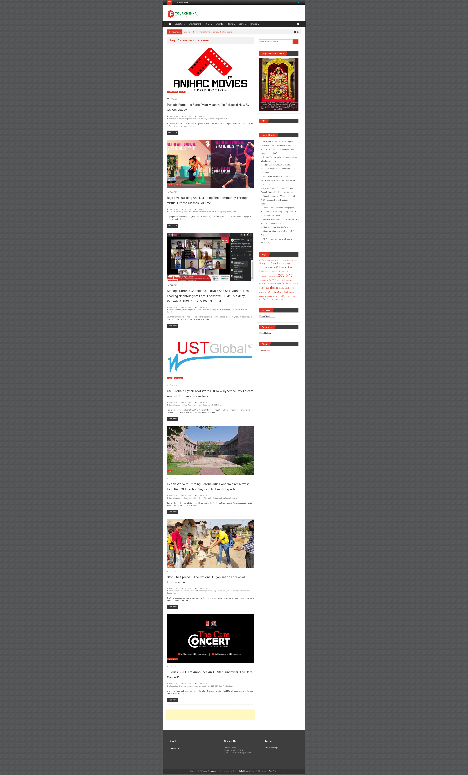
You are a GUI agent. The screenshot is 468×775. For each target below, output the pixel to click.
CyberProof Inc (189, 405)
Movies (182, 92)
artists (176, 686)
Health (170, 278)
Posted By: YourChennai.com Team (180, 116)
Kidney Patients (217, 310)
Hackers (205, 405)
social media (223, 119)
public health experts (225, 498)
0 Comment (201, 116)
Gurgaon (286, 283)
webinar (234, 498)
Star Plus (262, 299)
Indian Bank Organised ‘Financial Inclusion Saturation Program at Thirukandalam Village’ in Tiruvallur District (279, 180)
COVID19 (272, 280)
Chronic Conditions (175, 310)
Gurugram (294, 283)
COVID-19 (285, 276)
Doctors (265, 283)
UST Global (217, 405)
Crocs (278, 280)
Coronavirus (264, 276)
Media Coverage (271, 748)
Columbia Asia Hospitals (277, 271)
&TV (261, 260)
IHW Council (207, 310)
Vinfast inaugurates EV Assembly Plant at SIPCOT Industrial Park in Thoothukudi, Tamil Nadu (278, 200)
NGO (195, 591)
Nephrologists (226, 310)
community (179, 212)
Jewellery (282, 288)
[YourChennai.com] (170, 24)
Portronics (278, 296)
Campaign (286, 263)
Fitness (170, 185)
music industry (206, 686)
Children (272, 267)
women (284, 299)
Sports (241, 24)
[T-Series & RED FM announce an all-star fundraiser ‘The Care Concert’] (210, 638)
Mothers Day (263, 293)
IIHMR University (206, 498)
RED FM (214, 686)
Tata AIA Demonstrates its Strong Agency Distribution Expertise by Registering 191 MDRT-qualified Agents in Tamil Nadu (278, 212)
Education (179, 24)
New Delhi (284, 292)
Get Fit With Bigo (217, 212)
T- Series (220, 686)
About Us (266, 350)
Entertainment (195, 24)
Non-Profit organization (204, 591)
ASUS (288, 260)
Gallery (209, 24)
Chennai (264, 267)
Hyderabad (265, 287)
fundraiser (197, 686)
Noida (292, 293)
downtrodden (188, 591)
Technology (178, 378)
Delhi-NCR (289, 280)
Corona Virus (273, 276)
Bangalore (264, 263)
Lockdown (289, 288)
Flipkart (279, 283)
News (230, 24)
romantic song (214, 119)
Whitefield (278, 299)
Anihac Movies (174, 119)
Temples (253, 24)
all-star (171, 686)
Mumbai (273, 292)
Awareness (294, 260)
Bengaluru (275, 263)
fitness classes (203, 212)
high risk (197, 498)
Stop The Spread (221, 591)
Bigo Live (172, 212)
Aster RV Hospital (281, 260)
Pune (284, 296)
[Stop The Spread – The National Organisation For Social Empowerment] (210, 543)
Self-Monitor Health (238, 310)
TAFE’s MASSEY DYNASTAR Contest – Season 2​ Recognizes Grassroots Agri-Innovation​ (218, 32)
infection (215, 498)
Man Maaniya (198, 119)
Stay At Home (227, 212)
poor (214, 591)
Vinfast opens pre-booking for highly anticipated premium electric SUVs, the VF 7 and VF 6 (279, 231)
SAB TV (290, 296)
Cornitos (287, 271)
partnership (270, 296)
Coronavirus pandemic (186, 119)
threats (211, 405)
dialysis (199, 310)
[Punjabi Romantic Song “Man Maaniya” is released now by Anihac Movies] (210, 71)
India (275, 287)
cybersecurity (198, 405)
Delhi (283, 280)
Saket (294, 296)
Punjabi (206, 119)
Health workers (189, 498)
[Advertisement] (210, 714)
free (210, 212)
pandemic (263, 296)
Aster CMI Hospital (268, 260)
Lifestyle (219, 24)
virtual (235, 212)
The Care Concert (228, 686)
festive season (272, 283)
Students (270, 299)
